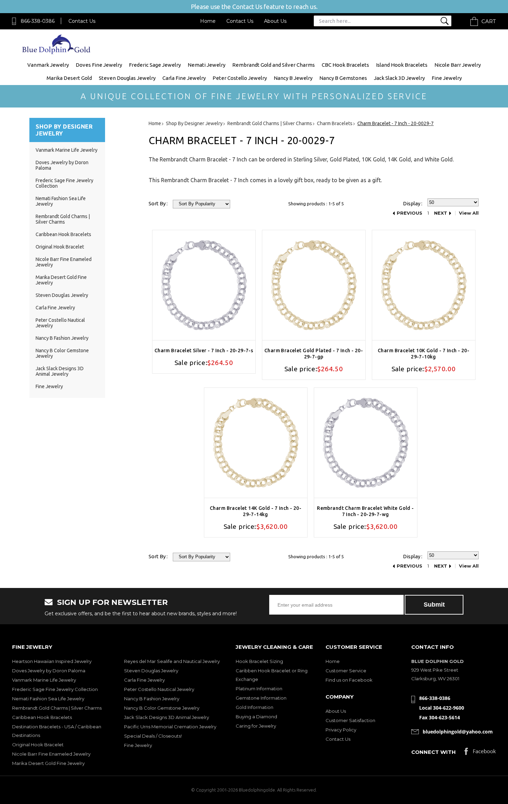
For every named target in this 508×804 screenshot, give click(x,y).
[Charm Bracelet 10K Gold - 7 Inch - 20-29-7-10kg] (423, 285)
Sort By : (158, 203)
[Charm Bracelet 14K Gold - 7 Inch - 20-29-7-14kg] (255, 443)
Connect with (433, 752)
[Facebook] (480, 753)
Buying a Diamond (256, 716)
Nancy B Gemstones (343, 78)
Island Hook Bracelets (401, 65)
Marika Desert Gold (69, 78)
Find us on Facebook (349, 680)
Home (208, 21)
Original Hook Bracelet (60, 247)
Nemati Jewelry (206, 65)
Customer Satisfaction (350, 720)
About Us (275, 21)
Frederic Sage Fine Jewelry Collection (55, 689)
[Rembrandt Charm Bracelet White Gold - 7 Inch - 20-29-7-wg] (365, 443)
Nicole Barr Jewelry (457, 65)
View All (469, 213)
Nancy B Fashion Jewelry (62, 338)
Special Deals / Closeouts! (153, 736)
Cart (488, 21)
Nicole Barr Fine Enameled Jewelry (51, 754)
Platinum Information (259, 688)
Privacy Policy (341, 729)
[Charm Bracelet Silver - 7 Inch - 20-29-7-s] (204, 285)
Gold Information (254, 707)
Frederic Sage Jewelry (155, 65)
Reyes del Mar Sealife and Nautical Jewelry (172, 661)
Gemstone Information (261, 698)
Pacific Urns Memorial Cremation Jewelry (170, 726)
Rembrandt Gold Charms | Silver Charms (63, 219)
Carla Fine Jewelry (184, 78)
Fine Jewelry (447, 78)
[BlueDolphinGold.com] (57, 52)
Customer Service (346, 670)
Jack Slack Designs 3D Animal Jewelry (60, 371)
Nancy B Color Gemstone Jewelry (161, 708)
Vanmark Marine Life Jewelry (66, 150)
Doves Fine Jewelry (99, 65)
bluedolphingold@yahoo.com (458, 731)
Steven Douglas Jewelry (127, 78)
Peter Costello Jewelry (240, 78)
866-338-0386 (38, 21)
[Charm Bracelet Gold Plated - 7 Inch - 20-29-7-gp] (314, 285)
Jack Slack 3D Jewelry (399, 78)
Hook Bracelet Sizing (259, 661)
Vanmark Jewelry (48, 65)
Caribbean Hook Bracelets (63, 234)
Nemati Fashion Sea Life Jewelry (48, 698)
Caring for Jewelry (256, 726)
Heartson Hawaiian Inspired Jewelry (52, 661)
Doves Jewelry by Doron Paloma (48, 670)
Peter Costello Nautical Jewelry (159, 689)
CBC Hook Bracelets (345, 65)
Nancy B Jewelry (293, 78)
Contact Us (81, 21)
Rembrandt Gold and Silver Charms (273, 65)
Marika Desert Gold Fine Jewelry (48, 763)
